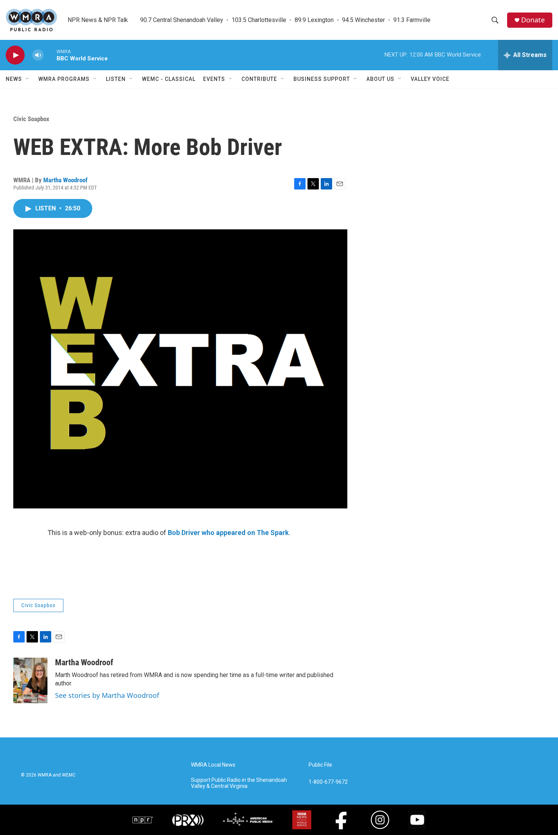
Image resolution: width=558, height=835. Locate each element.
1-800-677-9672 (328, 782)
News (14, 79)
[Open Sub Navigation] (28, 79)
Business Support (321, 79)
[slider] (50, 55)
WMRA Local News (213, 765)
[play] (15, 55)
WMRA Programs (64, 79)
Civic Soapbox (31, 119)
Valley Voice (430, 79)
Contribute (259, 79)
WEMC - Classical (168, 79)
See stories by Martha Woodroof (107, 695)
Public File (320, 765)
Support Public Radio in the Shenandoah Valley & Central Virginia (239, 783)
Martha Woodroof (65, 180)
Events (214, 79)
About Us (380, 79)
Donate (533, 20)
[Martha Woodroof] (30, 680)
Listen (116, 79)
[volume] (38, 55)
